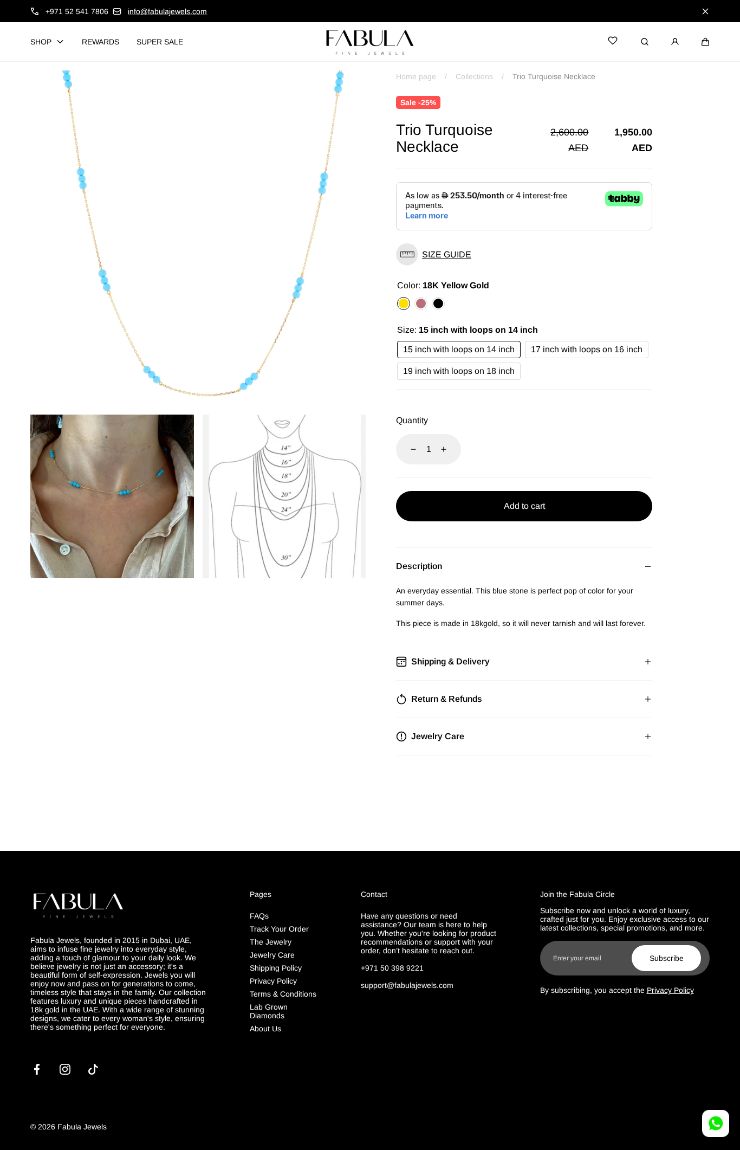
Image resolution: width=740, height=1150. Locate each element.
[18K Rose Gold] (420, 303)
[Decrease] (407, 449)
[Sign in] (675, 41)
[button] (705, 41)
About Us (265, 1028)
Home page (416, 76)
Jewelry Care (272, 955)
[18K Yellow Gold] (403, 303)
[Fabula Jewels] (370, 41)
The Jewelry (270, 942)
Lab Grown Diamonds (269, 1011)
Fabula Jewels (82, 1126)
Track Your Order (279, 929)
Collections (474, 76)
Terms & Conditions (283, 994)
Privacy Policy (273, 981)
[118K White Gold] (438, 303)
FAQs (259, 916)
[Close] (705, 11)
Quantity (412, 420)
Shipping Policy (276, 968)
